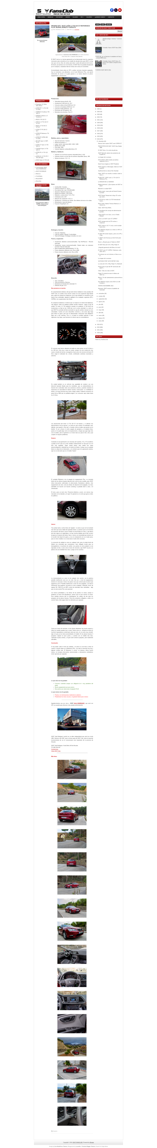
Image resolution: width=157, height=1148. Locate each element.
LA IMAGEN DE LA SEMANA (106, 181)
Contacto (111, 17)
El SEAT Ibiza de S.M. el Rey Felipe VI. (108, 244)
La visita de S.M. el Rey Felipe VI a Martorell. (110, 264)
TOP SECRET (59, 17)
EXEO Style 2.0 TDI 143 (42, 160)
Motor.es (38, 173)
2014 (98, 139)
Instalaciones (54, 749)
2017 (98, 131)
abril (100, 312)
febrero (101, 318)
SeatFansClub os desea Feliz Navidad (108, 171)
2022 (98, 117)
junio (100, 307)
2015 (98, 136)
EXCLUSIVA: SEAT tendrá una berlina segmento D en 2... (108, 160)
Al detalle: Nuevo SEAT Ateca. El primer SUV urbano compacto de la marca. (112, 62)
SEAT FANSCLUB (77, 1142)
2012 (98, 327)
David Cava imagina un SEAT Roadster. (108, 164)
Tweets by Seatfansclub (101, 339)
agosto (100, 301)
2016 (98, 133)
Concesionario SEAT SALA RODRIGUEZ (41, 168)
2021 (98, 120)
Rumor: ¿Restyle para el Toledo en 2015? (109, 242)
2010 (98, 332)
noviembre (101, 293)
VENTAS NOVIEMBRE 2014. (106, 285)
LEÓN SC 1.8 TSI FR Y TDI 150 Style (42, 157)
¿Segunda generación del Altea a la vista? (109, 247)
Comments (76, 29)
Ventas (68, 17)
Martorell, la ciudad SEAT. (105, 188)
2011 (98, 330)
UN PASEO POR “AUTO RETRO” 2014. (108, 261)
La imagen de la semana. (104, 157)
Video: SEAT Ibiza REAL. (105, 207)
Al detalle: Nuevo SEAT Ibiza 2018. (112, 47)
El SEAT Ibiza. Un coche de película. (108, 150)
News (97, 24)
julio (100, 304)
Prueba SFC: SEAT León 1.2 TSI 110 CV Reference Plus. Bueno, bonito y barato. (70, 26)
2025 (98, 109)
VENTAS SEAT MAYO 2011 (103, 70)
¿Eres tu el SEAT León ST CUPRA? (107, 218)
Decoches (38, 181)
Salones (75, 17)
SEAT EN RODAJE (41, 171)
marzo (100, 315)
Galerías (89, 17)
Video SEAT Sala (55, 751)
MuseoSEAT (39, 178)
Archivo (108, 24)
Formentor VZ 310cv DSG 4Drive (41, 105)
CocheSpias (39, 176)
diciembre (101, 141)
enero (100, 321)
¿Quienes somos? (100, 17)
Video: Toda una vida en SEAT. (106, 270)
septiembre (102, 299)
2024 (98, 111)
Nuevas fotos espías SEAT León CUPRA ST (110, 143)
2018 (98, 128)
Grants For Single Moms (102, 1146)
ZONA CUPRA (41, 17)
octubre (101, 296)
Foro (102, 24)
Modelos (50, 17)
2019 (98, 125)
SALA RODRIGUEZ (79, 703)
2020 (98, 122)
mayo (100, 310)
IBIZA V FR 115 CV (41, 119)
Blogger (92, 1142)
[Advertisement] (42, 71)
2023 (98, 114)
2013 (98, 324)
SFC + (82, 17)
